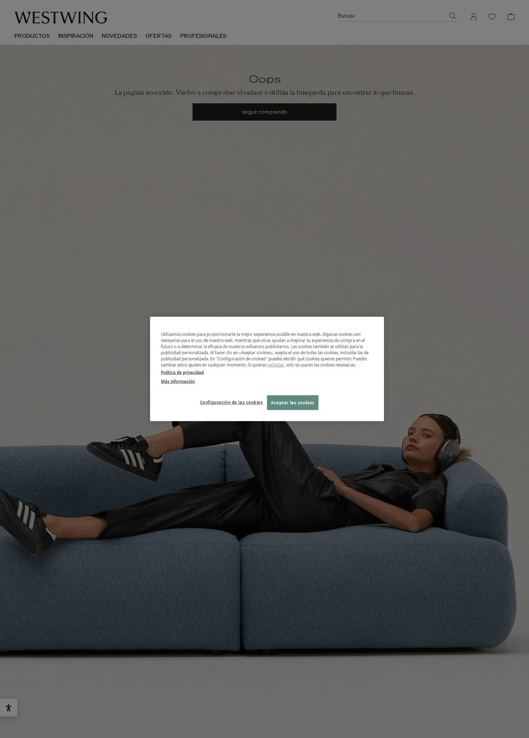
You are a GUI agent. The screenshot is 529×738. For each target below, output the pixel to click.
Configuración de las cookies (231, 402)
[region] (267, 369)
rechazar (275, 365)
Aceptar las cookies (293, 402)
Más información (178, 381)
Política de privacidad (182, 372)
